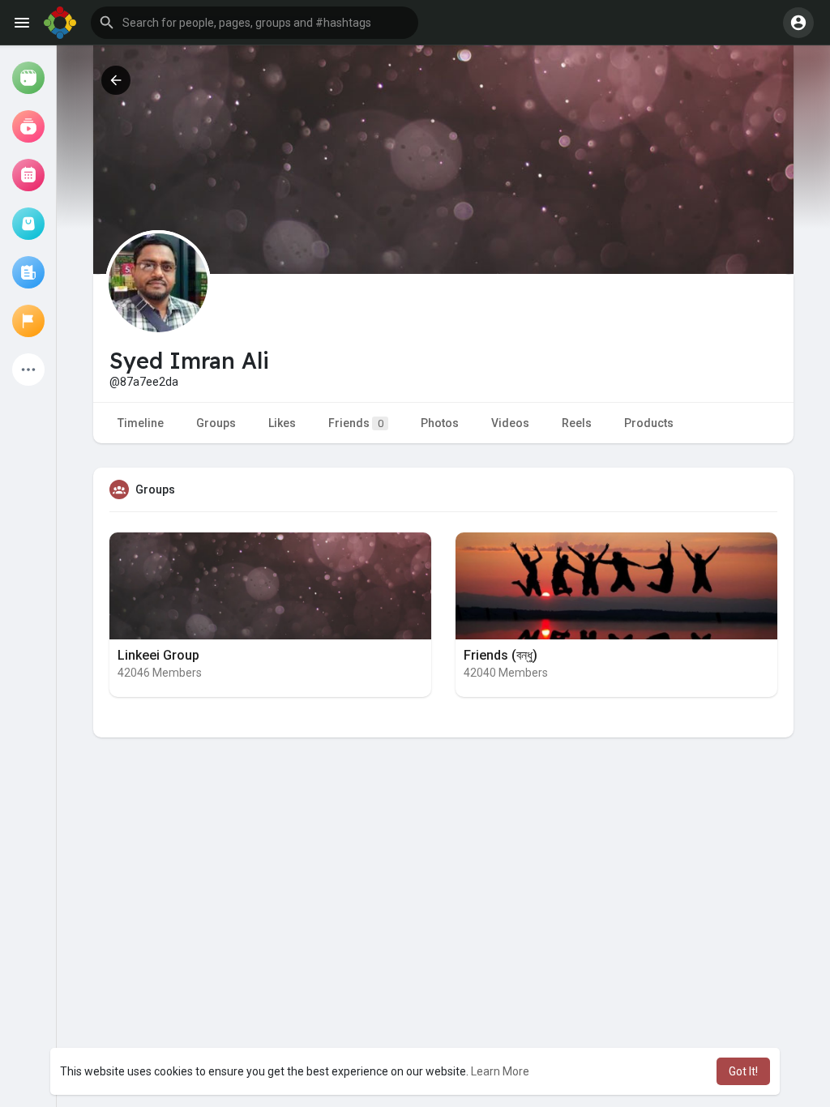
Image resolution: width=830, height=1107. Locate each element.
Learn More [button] (500, 1071)
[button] (254, 22)
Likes (282, 423)
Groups (216, 423)
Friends (355, 423)
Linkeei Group (158, 655)
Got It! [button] (743, 1071)
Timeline (141, 423)
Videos (510, 423)
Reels (577, 423)
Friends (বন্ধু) (500, 655)
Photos (440, 423)
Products (649, 423)
